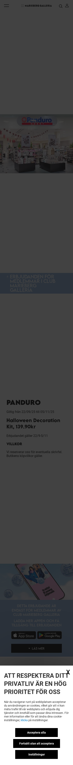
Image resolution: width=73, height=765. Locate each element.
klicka (24, 720)
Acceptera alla (36, 732)
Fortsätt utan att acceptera (36, 743)
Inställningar (36, 754)
